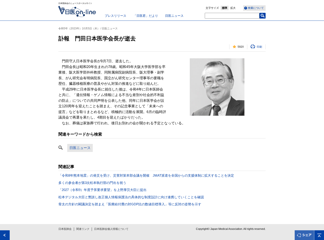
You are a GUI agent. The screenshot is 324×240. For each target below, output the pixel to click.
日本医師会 (65, 229)
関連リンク (82, 229)
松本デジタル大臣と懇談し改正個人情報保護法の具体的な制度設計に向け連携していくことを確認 (131, 197)
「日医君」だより (145, 15)
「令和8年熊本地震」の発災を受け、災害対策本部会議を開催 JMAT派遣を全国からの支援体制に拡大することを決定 (146, 175)
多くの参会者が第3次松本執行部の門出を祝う (92, 183)
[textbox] (232, 16)
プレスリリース (115, 15)
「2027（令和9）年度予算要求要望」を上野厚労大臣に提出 (102, 190)
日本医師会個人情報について (111, 229)
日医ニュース (174, 15)
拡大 (233, 7)
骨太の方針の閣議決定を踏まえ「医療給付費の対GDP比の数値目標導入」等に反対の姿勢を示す (129, 204)
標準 (224, 7)
